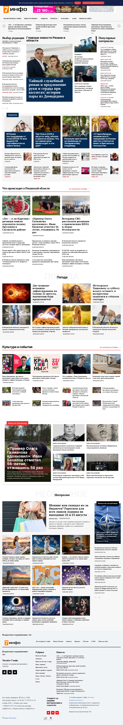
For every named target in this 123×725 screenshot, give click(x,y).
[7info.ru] (16, 643)
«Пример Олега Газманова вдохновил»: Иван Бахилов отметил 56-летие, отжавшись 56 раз (102, 28)
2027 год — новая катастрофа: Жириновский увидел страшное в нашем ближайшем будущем (108, 89)
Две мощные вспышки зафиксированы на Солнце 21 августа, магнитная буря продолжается (45, 292)
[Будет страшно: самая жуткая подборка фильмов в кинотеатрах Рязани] (36, 390)
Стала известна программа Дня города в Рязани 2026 (21, 403)
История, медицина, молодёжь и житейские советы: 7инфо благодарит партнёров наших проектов (99, 170)
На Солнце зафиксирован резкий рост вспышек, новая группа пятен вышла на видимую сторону (46, 329)
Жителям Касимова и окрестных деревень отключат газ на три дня (100, 476)
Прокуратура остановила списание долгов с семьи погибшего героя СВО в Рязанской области (46, 242)
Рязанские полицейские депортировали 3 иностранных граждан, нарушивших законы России (46, 252)
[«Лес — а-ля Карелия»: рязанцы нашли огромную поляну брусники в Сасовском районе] (16, 205)
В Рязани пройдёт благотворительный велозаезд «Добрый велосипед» (19, 391)
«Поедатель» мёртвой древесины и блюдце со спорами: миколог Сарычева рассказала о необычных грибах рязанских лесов (42, 171)
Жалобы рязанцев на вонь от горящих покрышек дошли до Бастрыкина (12, 99)
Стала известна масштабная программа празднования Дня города (45, 261)
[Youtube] (15, 672)
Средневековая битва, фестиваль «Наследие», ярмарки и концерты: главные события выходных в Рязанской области (80, 392)
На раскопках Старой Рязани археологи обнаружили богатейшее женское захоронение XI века (111, 405)
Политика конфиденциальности (93, 3)
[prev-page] (4, 26)
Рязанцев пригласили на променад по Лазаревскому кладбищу (50, 403)
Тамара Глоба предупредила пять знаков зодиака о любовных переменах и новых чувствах (75, 620)
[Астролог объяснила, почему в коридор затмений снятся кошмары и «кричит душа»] (16, 606)
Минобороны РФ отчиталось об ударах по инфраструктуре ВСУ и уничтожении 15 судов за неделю (106, 588)
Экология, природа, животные (66, 661)
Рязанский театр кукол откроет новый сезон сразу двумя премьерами (106, 377)
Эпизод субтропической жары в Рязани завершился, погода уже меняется (75, 329)
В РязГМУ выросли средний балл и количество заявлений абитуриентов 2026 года (75, 252)
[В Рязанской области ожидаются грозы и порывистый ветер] (16, 315)
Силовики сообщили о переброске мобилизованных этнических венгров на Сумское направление (108, 567)
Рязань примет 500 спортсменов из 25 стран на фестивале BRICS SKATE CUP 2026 (16, 252)
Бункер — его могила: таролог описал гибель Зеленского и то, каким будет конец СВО (75, 559)
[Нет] (121, 3)
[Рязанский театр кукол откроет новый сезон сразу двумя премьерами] (107, 364)
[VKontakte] (9, 672)
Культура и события (8, 67)
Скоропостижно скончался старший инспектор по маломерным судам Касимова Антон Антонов (67, 448)
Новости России (106, 59)
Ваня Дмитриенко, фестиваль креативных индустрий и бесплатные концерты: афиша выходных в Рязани (75, 261)
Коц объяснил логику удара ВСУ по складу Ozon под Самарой (108, 76)
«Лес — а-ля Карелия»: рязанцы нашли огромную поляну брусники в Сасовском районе (20, 27)
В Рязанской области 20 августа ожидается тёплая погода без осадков (105, 329)
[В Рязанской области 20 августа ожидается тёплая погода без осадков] (107, 315)
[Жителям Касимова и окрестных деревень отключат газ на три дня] (102, 462)
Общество (37, 178)
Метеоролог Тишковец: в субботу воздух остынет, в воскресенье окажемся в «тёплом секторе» (11, 50)
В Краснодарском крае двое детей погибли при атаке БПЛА (46, 27)
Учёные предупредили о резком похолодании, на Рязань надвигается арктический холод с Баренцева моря (70, 157)
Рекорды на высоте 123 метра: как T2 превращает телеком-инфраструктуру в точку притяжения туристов (70, 170)
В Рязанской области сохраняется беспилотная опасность (74, 242)
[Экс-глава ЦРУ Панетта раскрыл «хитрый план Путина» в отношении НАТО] (108, 523)
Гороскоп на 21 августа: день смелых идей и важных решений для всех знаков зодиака (45, 559)
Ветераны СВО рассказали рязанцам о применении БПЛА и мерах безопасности (75, 224)
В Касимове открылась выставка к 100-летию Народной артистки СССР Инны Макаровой (68, 477)
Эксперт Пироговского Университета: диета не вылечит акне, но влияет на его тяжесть (13, 156)
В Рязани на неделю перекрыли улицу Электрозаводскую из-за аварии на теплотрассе (15, 261)
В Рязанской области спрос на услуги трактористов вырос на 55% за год (42, 156)
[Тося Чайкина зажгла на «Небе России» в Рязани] (114, 157)
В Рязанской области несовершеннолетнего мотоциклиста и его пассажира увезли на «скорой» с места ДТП (13, 87)
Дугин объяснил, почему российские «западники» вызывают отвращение (107, 557)
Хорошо (77, 3)
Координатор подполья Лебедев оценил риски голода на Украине (106, 549)
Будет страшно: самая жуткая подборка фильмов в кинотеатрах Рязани (50, 391)
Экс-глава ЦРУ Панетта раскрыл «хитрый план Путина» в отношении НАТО (107, 535)
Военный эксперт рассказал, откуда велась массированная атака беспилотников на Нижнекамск (109, 65)
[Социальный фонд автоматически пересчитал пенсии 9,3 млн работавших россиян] (28, 170)
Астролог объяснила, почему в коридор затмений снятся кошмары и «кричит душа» (16, 620)
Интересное (104, 83)
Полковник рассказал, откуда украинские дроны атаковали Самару (74, 27)
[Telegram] (4, 672)
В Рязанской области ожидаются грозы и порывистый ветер (15, 328)
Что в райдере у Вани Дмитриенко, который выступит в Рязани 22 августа (83, 89)
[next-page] (119, 26)
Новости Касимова (59, 443)
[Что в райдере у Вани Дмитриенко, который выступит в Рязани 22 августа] (85, 74)
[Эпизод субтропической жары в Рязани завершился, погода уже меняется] (76, 315)
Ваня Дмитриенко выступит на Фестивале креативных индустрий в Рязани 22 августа (81, 404)
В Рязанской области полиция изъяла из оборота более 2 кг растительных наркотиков (12, 75)
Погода (4, 56)
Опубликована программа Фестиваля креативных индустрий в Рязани (11, 63)
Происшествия (7, 79)
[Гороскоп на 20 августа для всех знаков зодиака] (76, 575)
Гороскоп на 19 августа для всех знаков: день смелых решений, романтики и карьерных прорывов (44, 620)
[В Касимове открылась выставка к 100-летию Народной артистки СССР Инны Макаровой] (69, 462)
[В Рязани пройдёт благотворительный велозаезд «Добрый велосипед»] (6, 390)
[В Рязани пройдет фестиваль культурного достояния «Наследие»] (97, 390)
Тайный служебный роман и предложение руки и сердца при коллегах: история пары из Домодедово (47, 88)
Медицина (78, 54)
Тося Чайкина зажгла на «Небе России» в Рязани (99, 155)
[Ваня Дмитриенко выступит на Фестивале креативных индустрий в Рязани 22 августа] (66, 403)
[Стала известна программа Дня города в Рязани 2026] (6, 403)
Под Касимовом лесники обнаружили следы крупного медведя (101, 447)
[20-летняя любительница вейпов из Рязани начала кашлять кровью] (85, 44)
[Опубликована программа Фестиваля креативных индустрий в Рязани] (46, 364)
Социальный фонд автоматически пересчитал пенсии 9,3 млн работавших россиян (12, 170)
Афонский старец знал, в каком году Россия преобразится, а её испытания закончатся (15, 589)
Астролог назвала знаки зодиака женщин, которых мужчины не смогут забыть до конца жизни (16, 559)
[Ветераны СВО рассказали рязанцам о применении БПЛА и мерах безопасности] (76, 205)
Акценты (7, 161)
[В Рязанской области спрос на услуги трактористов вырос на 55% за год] (56, 157)
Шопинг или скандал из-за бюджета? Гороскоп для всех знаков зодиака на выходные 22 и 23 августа (68, 510)
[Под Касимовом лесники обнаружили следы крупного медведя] (102, 432)
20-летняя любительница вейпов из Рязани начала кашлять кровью (83, 60)
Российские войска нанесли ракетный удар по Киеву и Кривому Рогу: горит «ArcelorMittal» (108, 578)
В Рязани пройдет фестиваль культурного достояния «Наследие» (111, 390)
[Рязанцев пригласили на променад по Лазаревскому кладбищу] (75, 132)
